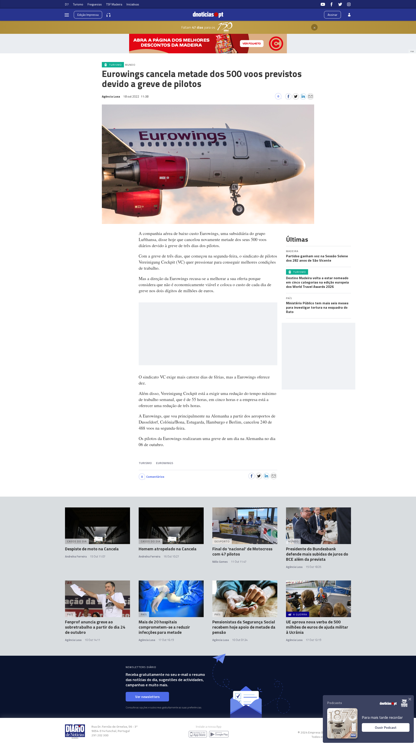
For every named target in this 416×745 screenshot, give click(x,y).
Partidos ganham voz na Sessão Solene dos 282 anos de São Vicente (317, 258)
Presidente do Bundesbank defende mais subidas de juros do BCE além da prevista (317, 553)
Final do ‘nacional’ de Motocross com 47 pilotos (242, 551)
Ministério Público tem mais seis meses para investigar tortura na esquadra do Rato (317, 307)
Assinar (332, 14)
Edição (88, 14)
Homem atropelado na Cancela (168, 548)
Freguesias (95, 4)
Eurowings (164, 463)
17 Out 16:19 (166, 640)
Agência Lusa (294, 567)
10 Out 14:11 (92, 640)
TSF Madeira (114, 4)
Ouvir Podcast (385, 727)
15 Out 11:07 (97, 556)
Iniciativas (133, 4)
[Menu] (67, 15)
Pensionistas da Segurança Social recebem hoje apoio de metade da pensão (243, 627)
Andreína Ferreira (76, 556)
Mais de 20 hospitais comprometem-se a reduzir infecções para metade (164, 627)
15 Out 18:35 (313, 567)
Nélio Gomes (220, 561)
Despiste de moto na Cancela (92, 548)
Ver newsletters (147, 696)
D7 (67, 4)
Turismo (78, 4)
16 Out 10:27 (171, 556)
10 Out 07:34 (239, 640)
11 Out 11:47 (238, 561)
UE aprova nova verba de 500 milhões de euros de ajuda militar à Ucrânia (317, 627)
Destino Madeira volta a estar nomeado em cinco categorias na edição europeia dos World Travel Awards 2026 (317, 282)
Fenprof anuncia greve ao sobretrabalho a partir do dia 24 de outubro (95, 627)
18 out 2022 (135, 96)
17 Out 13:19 (313, 640)
